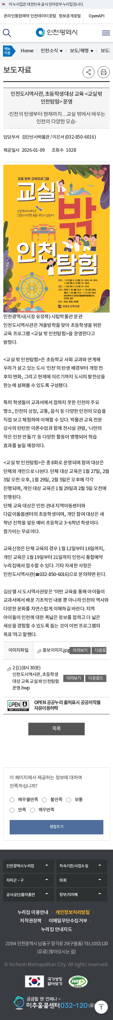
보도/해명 (79, 51)
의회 (62, 880)
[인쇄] (104, 72)
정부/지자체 (68, 894)
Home (26, 51)
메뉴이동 (7, 51)
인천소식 (49, 51)
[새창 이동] (43, 981)
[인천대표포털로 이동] (56, 32)
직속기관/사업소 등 (73, 866)
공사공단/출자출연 (20, 894)
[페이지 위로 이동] (101, 1008)
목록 (56, 728)
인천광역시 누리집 (20, 866)
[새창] (18, 705)
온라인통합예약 (16, 16)
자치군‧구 (15, 880)
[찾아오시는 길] (62, 951)
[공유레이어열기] (89, 72)
